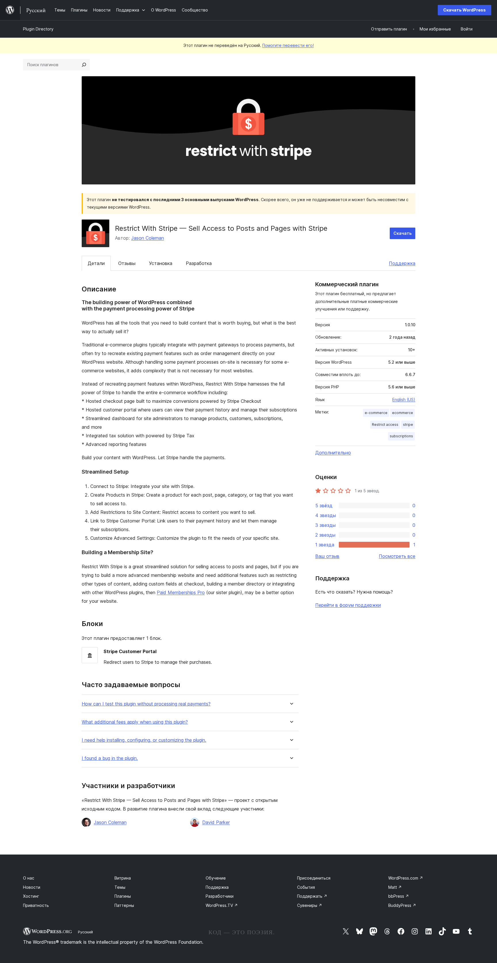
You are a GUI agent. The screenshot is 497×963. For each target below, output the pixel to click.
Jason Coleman (147, 238)
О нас (28, 878)
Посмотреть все (397, 556)
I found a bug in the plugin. (110, 758)
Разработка (199, 263)
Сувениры (309, 905)
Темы (119, 887)
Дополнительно (333, 452)
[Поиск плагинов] (84, 64)
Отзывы (126, 263)
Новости (31, 887)
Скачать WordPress (464, 9)
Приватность (36, 905)
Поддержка (402, 263)
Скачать (402, 233)
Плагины (122, 896)
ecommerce (402, 413)
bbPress (398, 896)
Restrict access (385, 424)
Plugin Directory (38, 28)
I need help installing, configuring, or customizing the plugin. (144, 740)
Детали (96, 263)
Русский (85, 932)
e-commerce (376, 413)
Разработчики (220, 896)
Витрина (122, 878)
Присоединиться (313, 878)
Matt (395, 887)
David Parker (216, 822)
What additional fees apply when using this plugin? (135, 722)
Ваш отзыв (327, 556)
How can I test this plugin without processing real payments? (146, 704)
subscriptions (401, 436)
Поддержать (312, 896)
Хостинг (31, 896)
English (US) (403, 399)
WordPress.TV (222, 905)
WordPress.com (405, 878)
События (306, 887)
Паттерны (124, 905)
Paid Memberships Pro (181, 592)
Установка (160, 263)
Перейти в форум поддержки (348, 605)
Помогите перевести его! (288, 45)
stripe (408, 424)
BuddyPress (402, 905)
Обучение (216, 878)
